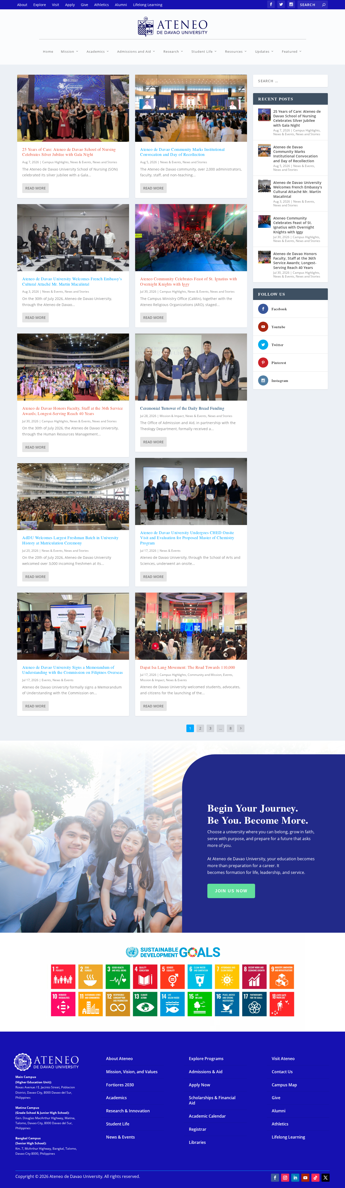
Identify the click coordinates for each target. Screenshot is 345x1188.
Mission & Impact (172, 416)
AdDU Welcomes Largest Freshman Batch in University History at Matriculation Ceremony (70, 540)
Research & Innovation (128, 1111)
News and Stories (105, 162)
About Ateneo (119, 1058)
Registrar (197, 1129)
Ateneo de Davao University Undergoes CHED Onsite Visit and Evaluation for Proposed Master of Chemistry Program (187, 538)
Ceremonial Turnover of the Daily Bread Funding (182, 408)
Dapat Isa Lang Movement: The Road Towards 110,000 (187, 667)
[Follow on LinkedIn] (295, 1178)
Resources (234, 51)
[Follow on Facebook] (275, 1178)
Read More (35, 188)
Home (48, 51)
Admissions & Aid (206, 1071)
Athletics (280, 1124)
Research (171, 51)
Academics (96, 51)
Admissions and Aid (134, 51)
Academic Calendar (207, 1116)
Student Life (202, 51)
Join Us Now (231, 891)
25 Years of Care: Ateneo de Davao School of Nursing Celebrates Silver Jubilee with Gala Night (69, 152)
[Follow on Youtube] (305, 1178)
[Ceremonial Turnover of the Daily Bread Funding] (191, 367)
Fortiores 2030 (120, 1085)
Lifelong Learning (288, 1137)
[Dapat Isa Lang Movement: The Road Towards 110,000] (191, 626)
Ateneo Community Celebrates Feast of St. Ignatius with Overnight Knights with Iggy (188, 281)
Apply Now (199, 1085)
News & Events (80, 162)
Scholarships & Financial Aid (212, 1100)
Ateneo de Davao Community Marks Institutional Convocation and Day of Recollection (182, 152)
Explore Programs (206, 1058)
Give (276, 1097)
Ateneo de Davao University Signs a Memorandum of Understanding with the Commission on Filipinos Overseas (72, 670)
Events (46, 680)
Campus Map (284, 1085)
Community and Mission (204, 675)
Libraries (197, 1142)
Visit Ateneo (283, 1058)
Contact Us (282, 1071)
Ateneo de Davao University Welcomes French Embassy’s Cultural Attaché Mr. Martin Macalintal (72, 281)
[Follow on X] (326, 1178)
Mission (67, 51)
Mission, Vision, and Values (132, 1071)
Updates (262, 51)
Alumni (278, 1111)
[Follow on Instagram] (285, 1178)
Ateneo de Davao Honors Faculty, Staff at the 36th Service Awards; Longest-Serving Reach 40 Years (72, 410)
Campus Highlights (55, 162)
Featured (290, 51)
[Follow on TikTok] (315, 1178)
